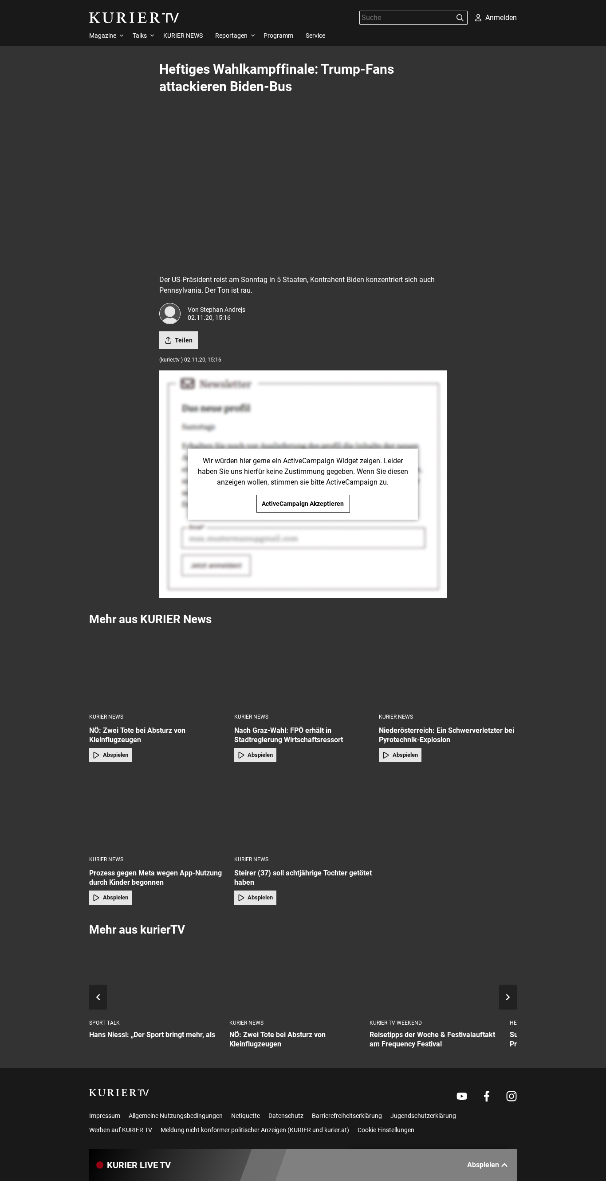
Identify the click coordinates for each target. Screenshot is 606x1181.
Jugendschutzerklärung (423, 1115)
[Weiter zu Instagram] (511, 1096)
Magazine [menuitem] (102, 35)
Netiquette (245, 1115)
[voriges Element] (98, 997)
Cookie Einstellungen (386, 1129)
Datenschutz (285, 1115)
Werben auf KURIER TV (120, 1129)
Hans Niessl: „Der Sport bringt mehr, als (152, 1034)
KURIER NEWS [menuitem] (183, 35)
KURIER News (106, 717)
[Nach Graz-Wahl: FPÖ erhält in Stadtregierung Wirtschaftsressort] (303, 669)
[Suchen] (460, 17)
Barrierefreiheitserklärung (347, 1115)
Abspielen (115, 755)
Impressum (104, 1115)
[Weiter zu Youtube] (461, 1096)
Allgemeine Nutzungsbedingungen (176, 1115)
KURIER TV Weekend (396, 1023)
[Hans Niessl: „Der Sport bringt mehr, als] (155, 978)
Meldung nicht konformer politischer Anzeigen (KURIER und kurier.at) (255, 1129)
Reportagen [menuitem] (231, 35)
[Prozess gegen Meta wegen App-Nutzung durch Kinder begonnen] (158, 812)
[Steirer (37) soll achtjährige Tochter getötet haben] (303, 812)
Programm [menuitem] (278, 35)
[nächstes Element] (508, 997)
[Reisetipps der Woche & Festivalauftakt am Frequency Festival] (436, 978)
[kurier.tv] (119, 1092)
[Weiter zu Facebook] (486, 1096)
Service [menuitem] (315, 35)
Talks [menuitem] (140, 35)
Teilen (184, 340)
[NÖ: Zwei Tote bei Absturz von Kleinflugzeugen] (158, 669)
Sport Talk (104, 1023)
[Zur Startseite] (134, 18)
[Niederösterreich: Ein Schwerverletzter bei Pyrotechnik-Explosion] (448, 669)
